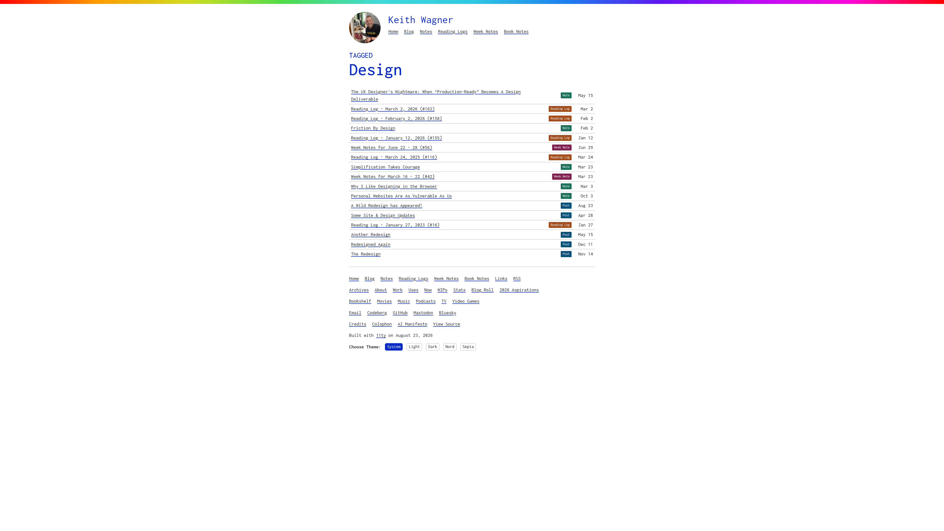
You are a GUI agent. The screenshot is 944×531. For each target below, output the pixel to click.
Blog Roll (483, 289)
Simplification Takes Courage (385, 166)
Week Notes (485, 31)
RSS (517, 278)
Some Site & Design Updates (383, 215)
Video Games (465, 301)
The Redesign (366, 253)
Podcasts (426, 301)
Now (428, 289)
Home (393, 31)
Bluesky (447, 312)
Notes (426, 31)
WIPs (442, 289)
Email (355, 312)
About (381, 289)
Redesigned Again (370, 244)
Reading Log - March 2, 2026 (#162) (393, 108)
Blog (409, 31)
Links (501, 278)
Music (404, 301)
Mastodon (423, 312)
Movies (384, 301)
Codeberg (377, 312)
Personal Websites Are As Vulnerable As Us (401, 195)
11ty (381, 335)
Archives (359, 289)
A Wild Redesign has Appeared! (386, 205)
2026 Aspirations (519, 289)
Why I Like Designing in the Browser (394, 186)
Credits (357, 323)
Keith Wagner (420, 19)
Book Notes (516, 31)
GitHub (400, 312)
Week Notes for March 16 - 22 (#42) (393, 176)
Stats (459, 289)
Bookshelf (360, 301)
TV (444, 301)
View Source (446, 323)
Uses (413, 289)
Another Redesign (370, 234)
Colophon (382, 323)
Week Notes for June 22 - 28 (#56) (391, 147)
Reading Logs (453, 31)
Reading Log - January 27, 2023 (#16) (395, 224)
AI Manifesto (412, 323)
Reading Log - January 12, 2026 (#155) (396, 137)
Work (398, 289)
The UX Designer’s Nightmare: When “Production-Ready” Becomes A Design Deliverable (436, 95)
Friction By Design (373, 128)
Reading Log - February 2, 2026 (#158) (396, 118)
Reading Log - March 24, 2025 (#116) (394, 157)
